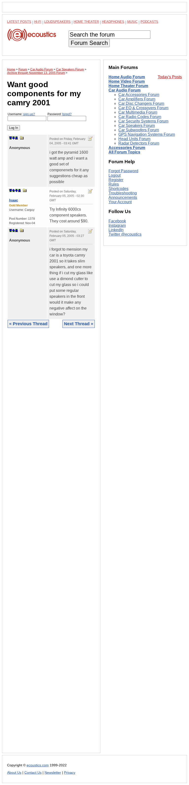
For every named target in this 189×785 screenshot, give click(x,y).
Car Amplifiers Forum (136, 99)
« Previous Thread (28, 323)
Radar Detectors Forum (138, 143)
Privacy (69, 772)
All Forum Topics (124, 152)
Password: (59, 114)
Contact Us (33, 772)
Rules (114, 184)
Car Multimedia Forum (137, 112)
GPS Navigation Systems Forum (146, 134)
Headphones (113, 22)
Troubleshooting (123, 193)
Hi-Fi (37, 22)
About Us (14, 772)
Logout (115, 175)
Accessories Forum (127, 148)
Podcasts (149, 22)
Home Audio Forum (127, 77)
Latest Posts (19, 22)
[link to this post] (21, 137)
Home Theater (86, 22)
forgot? (67, 114)
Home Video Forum (127, 81)
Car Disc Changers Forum (141, 103)
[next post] (13, 137)
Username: (21, 114)
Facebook (117, 221)
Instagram (117, 225)
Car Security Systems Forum (143, 121)
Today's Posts (170, 77)
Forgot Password (123, 171)
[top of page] (10, 137)
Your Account (120, 202)
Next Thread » (78, 323)
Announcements (123, 197)
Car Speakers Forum (136, 125)
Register (116, 180)
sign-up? (29, 114)
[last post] (16, 137)
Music (132, 22)
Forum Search (89, 43)
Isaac (13, 200)
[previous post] (13, 190)
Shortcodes (118, 189)
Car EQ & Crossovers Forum (143, 108)
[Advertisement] (51, 544)
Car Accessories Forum (138, 95)
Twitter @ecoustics (125, 234)
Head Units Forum (134, 139)
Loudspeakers (57, 22)
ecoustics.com (38, 765)
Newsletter (53, 772)
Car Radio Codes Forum (139, 117)
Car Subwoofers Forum (138, 130)
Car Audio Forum (125, 90)
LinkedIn (116, 230)
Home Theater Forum (128, 86)
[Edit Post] (90, 139)
